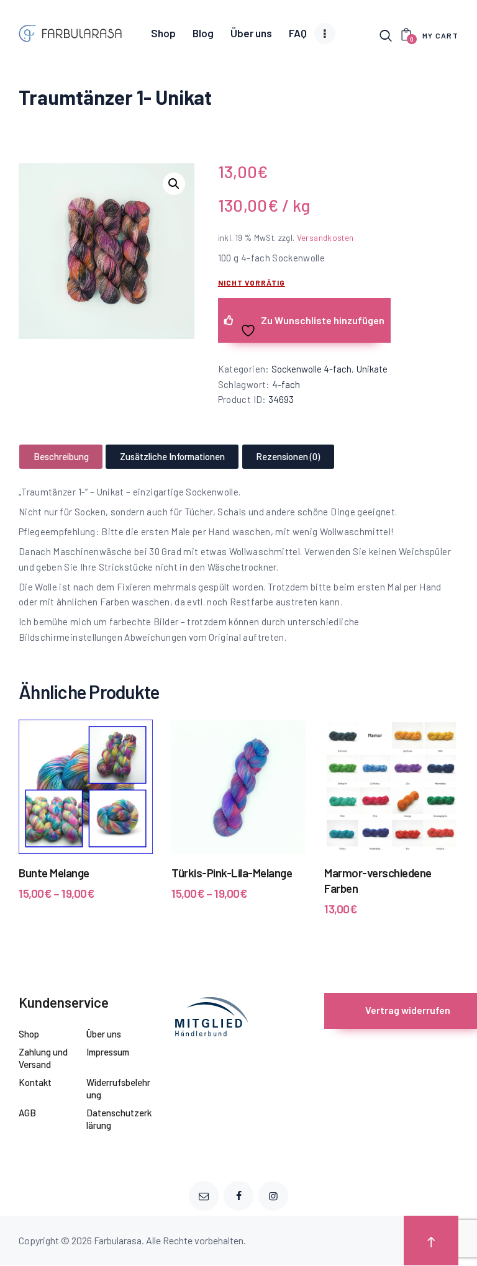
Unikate (372, 368)
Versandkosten (325, 237)
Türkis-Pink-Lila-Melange (231, 873)
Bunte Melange (54, 873)
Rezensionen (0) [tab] (288, 456)
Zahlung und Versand (43, 1058)
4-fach (286, 384)
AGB (27, 1112)
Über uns (103, 1033)
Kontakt (35, 1082)
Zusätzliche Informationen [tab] (172, 456)
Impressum (107, 1051)
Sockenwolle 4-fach (311, 368)
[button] (174, 184)
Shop (29, 1033)
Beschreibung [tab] (61, 456)
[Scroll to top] (431, 1241)
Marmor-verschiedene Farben (378, 880)
